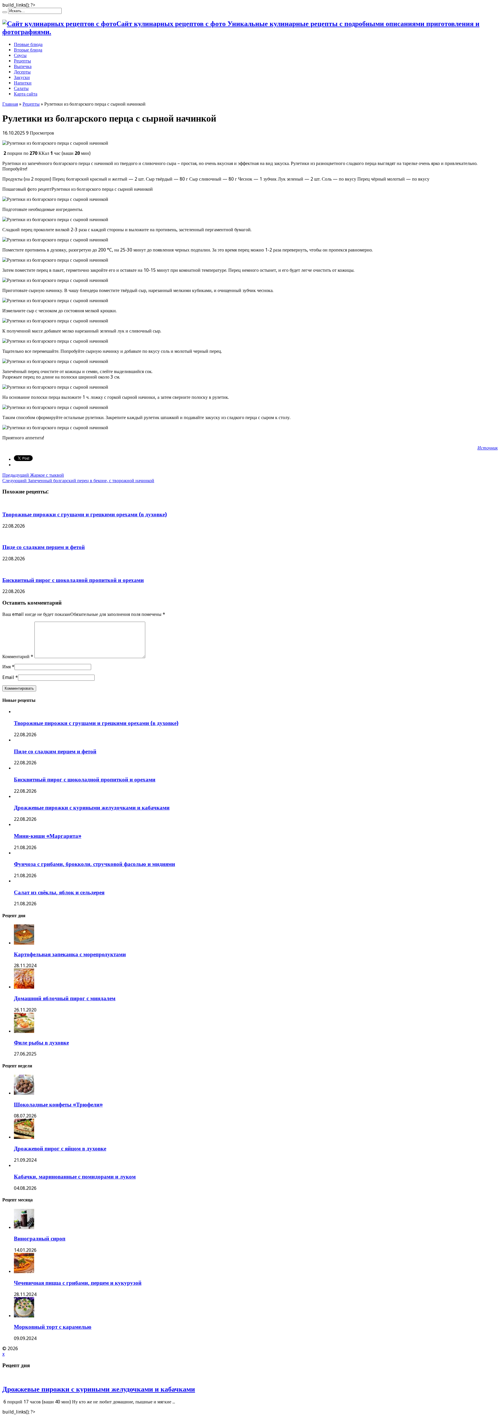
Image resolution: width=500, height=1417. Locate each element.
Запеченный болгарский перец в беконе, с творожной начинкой (78, 480)
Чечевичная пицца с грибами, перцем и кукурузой (77, 1283)
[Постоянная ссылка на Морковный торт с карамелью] (24, 1316)
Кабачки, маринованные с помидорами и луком (75, 1177)
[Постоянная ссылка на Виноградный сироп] (24, 1227)
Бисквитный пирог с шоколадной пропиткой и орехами (73, 580)
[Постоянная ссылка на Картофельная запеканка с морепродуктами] (24, 943)
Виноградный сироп (39, 1239)
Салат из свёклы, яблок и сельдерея (59, 892)
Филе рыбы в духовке (41, 1043)
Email (8, 677)
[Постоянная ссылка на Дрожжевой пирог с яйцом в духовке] (24, 1137)
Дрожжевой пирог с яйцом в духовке (60, 1149)
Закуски (22, 77)
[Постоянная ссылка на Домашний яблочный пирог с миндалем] (24, 987)
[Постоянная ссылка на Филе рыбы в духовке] (24, 1031)
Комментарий (17, 656)
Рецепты (22, 61)
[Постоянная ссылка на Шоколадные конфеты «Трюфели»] (24, 1093)
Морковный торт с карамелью (52, 1327)
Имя (6, 666)
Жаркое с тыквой (33, 475)
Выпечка (23, 66)
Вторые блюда (28, 50)
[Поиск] (4, 12)
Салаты (21, 88)
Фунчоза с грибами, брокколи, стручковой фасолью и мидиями (94, 864)
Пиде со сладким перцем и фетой (43, 547)
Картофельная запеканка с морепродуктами (70, 954)
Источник (487, 448)
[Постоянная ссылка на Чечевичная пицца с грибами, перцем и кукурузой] (24, 1271)
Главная (10, 104)
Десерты (22, 72)
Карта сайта (25, 94)
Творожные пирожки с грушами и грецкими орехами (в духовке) (84, 514)
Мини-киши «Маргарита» (47, 836)
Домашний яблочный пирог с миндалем (64, 998)
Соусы (20, 55)
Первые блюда (28, 44)
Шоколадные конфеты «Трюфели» (58, 1105)
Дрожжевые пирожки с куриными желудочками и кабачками (92, 808)
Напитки (23, 83)
